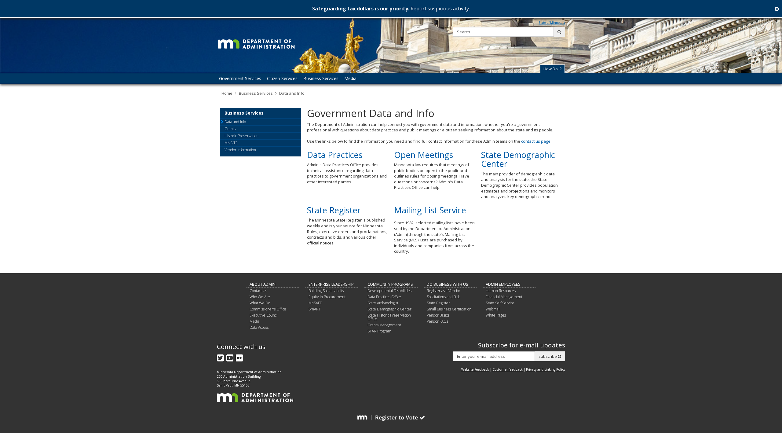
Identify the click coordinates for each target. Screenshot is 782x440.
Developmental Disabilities (389, 290)
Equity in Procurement (327, 296)
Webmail (493, 309)
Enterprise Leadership (331, 284)
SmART (315, 309)
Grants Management (384, 325)
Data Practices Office (384, 296)
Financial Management (504, 296)
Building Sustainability (326, 290)
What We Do (260, 303)
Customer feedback (507, 369)
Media (255, 321)
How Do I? (552, 69)
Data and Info (292, 93)
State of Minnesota (552, 22)
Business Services (256, 93)
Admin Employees (503, 284)
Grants (230, 128)
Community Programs (390, 284)
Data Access (259, 327)
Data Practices (334, 154)
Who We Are (260, 296)
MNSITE (231, 142)
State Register (334, 210)
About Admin (263, 284)
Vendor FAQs (437, 321)
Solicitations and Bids (443, 296)
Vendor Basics (438, 315)
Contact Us (258, 290)
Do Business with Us (447, 284)
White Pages (496, 315)
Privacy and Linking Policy (545, 369)
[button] (552, 68)
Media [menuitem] (350, 78)
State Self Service (500, 303)
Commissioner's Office (268, 309)
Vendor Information (240, 149)
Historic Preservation (241, 135)
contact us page (535, 141)
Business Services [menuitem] (320, 78)
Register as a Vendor (443, 290)
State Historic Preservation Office (389, 317)
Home (226, 93)
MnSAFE (315, 303)
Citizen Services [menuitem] (282, 78)
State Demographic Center (518, 159)
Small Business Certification (449, 309)
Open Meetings (423, 154)
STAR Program (379, 331)
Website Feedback (475, 369)
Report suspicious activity (440, 8)
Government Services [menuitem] (240, 78)
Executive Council (264, 315)
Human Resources (501, 290)
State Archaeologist (382, 303)
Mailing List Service (430, 210)
